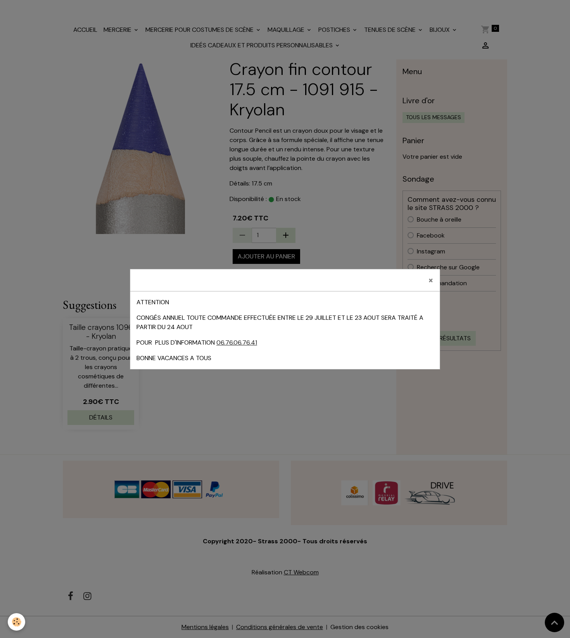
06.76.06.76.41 (236, 342)
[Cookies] (16, 622)
